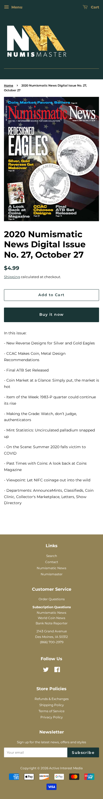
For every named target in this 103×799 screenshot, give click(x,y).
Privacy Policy (51, 717)
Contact (51, 562)
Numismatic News (51, 568)
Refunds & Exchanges (52, 699)
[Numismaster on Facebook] (57, 671)
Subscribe (83, 752)
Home (8, 85)
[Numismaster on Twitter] (46, 671)
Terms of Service (51, 711)
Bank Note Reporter (52, 623)
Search (51, 556)
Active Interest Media (66, 768)
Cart (94, 7)
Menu (16, 7)
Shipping (12, 277)
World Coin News (51, 618)
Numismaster (52, 574)
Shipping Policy (51, 705)
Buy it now (51, 314)
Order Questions (52, 599)
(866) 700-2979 (51, 642)
